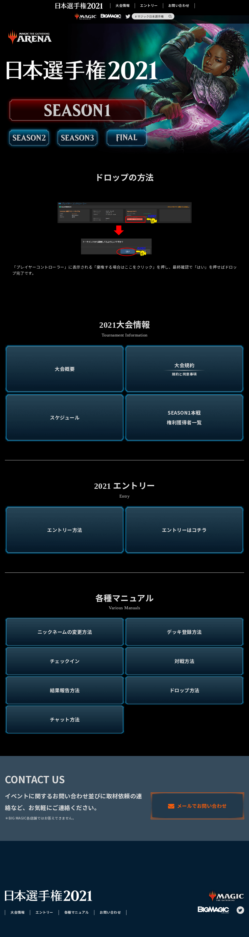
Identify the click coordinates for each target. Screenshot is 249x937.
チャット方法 (65, 719)
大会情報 (123, 5)
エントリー (149, 5)
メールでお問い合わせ (202, 805)
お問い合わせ (178, 5)
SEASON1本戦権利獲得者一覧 (184, 417)
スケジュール (65, 417)
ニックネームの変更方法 (64, 631)
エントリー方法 (64, 529)
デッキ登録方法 (184, 631)
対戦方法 (184, 660)
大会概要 (65, 368)
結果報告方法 (65, 690)
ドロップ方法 (184, 690)
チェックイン (65, 660)
